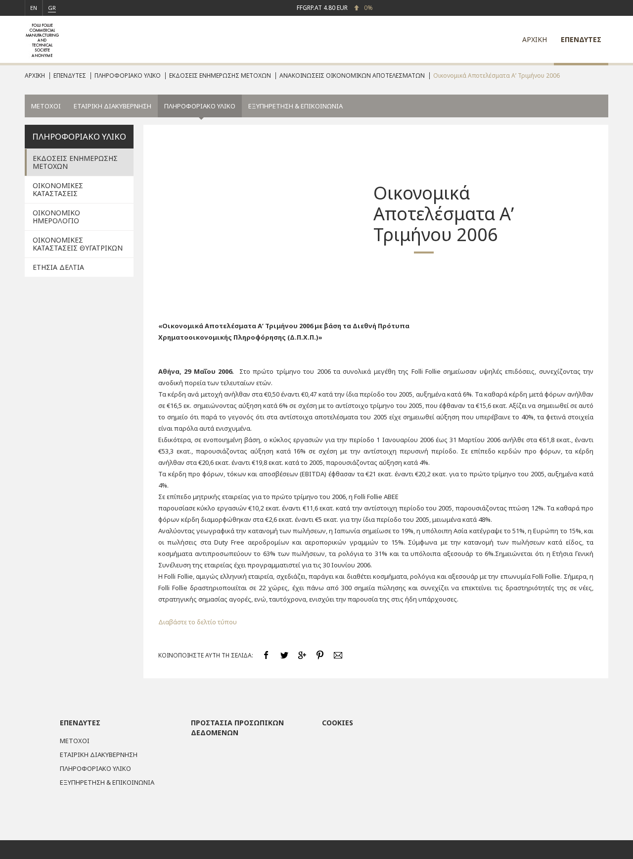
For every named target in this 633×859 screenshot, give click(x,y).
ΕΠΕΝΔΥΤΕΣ (581, 39)
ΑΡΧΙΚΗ (534, 39)
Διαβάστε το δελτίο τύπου (197, 621)
